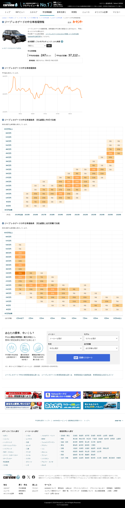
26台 (77, 185)
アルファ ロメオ (47, 462)
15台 (118, 149)
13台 (43, 198)
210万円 (8, 186)
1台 (110, 145)
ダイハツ (29, 462)
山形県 (105, 435)
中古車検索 (47, 12)
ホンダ (28, 445)
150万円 (8, 194)
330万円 (8, 169)
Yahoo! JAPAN (118, 3)
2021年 (77, 215)
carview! (4, 17)
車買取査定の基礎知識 (82, 375)
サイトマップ (74, 491)
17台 (60, 189)
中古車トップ (12, 17)
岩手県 (87, 435)
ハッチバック (7, 442)
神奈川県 (82, 439)
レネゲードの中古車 (56, 17)
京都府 (87, 448)
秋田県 (99, 435)
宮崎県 (105, 458)
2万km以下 (20, 318)
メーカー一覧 (22, 17)
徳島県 (75, 455)
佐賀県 (81, 458)
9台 (77, 173)
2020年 (68, 215)
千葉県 (94, 439)
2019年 (60, 215)
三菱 (27, 449)
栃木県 (106, 439)
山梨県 (118, 439)
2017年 (43, 215)
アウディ (44, 445)
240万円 (8, 181)
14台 (52, 193)
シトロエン (45, 458)
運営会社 (61, 488)
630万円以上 (8, 129)
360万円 (8, 165)
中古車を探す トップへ (42, 420)
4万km (52, 318)
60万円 (8, 206)
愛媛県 (87, 455)
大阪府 (75, 448)
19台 (93, 169)
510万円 (8, 145)
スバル (28, 455)
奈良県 (99, 448)
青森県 (81, 435)
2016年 (35, 215)
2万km (31, 318)
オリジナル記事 (101, 12)
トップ (7, 12)
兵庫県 (81, 448)
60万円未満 (8, 210)
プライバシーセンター (97, 488)
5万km (63, 318)
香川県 (81, 455)
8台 (94, 165)
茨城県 (100, 439)
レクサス (29, 439)
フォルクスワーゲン (48, 442)
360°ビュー (20, 12)
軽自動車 (6, 462)
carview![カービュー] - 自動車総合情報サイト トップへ (71, 420)
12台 (68, 189)
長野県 (81, 442)
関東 (62, 439)
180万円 (8, 190)
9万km (106, 318)
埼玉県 (88, 439)
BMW (43, 439)
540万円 (8, 141)
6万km (74, 318)
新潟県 (75, 442)
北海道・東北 (65, 435)
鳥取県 (75, 451)
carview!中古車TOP (34, 36)
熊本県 (93, 458)
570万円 (8, 137)
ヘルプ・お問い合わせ (52, 493)
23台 (77, 181)
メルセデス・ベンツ (48, 435)
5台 (52, 198)
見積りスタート (86, 358)
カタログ (33, 12)
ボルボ (44, 465)
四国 (62, 455)
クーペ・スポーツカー (10, 455)
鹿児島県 (112, 458)
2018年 (52, 215)
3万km (41, 318)
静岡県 (87, 445)
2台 (110, 141)
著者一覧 (65, 491)
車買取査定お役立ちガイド (103, 375)
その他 (5, 465)
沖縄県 (118, 458)
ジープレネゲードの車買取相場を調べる (57, 375)
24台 (68, 185)
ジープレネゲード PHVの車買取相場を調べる (22, 375)
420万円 (8, 157)
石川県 (93, 442)
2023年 (93, 215)
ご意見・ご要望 (112, 491)
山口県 (99, 451)
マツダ (28, 452)
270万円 (8, 177)
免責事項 (117, 488)
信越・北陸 (64, 442)
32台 (20, 273)
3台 (119, 141)
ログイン (102, 3)
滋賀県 (93, 448)
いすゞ (28, 465)
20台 (110, 153)
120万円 (8, 198)
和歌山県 (106, 448)
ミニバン (6, 439)
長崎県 (87, 458)
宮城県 (93, 435)
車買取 (74, 12)
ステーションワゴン (9, 445)
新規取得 (109, 3)
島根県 (81, 451)
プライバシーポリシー (80, 488)
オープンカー (7, 458)
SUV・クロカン (8, 452)
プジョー (44, 455)
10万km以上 (117, 318)
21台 (77, 177)
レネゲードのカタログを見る (11, 48)
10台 (110, 157)
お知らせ (69, 488)
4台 (119, 145)
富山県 (87, 442)
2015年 (27, 215)
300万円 (8, 173)
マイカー (116, 12)
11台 (102, 173)
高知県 (93, 455)
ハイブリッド (7, 449)
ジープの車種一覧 (33, 17)
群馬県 (112, 439)
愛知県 (75, 445)
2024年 (102, 215)
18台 (110, 161)
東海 (62, 445)
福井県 (99, 442)
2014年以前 (19, 215)
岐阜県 (81, 445)
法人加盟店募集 (100, 491)
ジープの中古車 (44, 17)
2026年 (118, 215)
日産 (27, 442)
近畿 (62, 448)
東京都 (75, 439)
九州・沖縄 (64, 458)
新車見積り (61, 12)
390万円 (8, 161)
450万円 (8, 153)
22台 (20, 253)
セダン (5, 435)
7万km (85, 318)
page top (118, 420)
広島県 (93, 451)
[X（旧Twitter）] (29, 477)
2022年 (85, 215)
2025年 (110, 215)
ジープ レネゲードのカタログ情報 (57, 34)
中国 (62, 451)
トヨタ (28, 435)
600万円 (8, 133)
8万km (96, 318)
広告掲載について (87, 491)
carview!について (50, 488)
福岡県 (75, 458)
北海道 (75, 435)
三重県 (93, 445)
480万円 (8, 149)
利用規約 (110, 488)
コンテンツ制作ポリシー (53, 491)
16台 (93, 173)
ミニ (43, 449)
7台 (110, 149)
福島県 (111, 435)
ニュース (86, 12)
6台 (119, 153)
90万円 (8, 202)
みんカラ (35, 491)
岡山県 (87, 451)
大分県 (99, 458)
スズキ (28, 458)
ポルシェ (44, 452)
